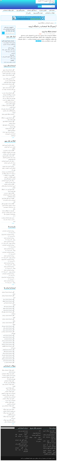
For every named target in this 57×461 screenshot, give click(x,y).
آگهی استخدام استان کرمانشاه (8, 344)
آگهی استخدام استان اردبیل (8, 299)
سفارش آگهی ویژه (20, 10)
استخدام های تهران (37, 433)
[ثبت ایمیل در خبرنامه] (3, 33)
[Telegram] (7, 458)
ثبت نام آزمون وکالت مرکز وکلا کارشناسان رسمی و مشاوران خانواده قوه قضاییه (9, 80)
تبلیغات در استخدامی (50, 12)
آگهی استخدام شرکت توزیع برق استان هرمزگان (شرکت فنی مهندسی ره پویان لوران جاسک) (8, 71)
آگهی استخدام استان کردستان (8, 340)
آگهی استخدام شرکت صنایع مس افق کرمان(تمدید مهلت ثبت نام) (8, 89)
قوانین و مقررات (43, 10)
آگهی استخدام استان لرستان (8, 353)
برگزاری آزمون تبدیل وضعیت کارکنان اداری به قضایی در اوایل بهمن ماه (8, 168)
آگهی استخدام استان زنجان (8, 328)
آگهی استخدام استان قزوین (8, 337)
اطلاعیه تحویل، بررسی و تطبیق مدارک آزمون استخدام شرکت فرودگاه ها (9, 195)
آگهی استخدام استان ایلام (9, 306)
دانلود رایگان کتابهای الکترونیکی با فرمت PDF (8, 57)
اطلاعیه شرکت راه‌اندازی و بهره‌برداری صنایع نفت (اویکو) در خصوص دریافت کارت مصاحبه (8, 152)
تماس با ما (28, 12)
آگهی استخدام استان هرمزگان (8, 358)
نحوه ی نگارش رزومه (38, 12)
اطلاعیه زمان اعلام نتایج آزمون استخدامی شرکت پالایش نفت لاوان (8, 200)
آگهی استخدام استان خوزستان (8, 326)
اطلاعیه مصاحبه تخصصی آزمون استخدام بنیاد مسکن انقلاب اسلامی (8, 186)
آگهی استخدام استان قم (9, 338)
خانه (55, 22)
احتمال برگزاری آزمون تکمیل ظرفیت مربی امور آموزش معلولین (8, 147)
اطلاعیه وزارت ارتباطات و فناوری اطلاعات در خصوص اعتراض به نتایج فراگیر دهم (9, 177)
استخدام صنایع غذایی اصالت (48, 434)
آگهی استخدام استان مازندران (8, 355)
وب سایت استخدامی (29, 458)
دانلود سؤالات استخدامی (8, 10)
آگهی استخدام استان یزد (9, 362)
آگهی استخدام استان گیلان (9, 351)
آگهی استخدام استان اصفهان (8, 301)
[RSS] (4, 458)
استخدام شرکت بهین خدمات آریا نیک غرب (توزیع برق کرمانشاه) (9, 134)
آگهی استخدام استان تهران (8, 310)
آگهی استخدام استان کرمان (8, 342)
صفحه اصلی (52, 10)
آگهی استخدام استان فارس (8, 335)
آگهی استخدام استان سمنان (8, 329)
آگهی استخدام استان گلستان (8, 349)
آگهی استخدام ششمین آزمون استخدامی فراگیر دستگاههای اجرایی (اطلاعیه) (49, 452)
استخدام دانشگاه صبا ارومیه (48, 31)
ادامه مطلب (38, 41)
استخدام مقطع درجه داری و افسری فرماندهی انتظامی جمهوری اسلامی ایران (9, 102)
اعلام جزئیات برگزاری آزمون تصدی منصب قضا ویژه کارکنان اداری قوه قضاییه (9, 157)
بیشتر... (12, 137)
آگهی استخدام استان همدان (8, 360)
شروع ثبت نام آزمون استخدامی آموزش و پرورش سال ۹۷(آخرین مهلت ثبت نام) (49, 446)
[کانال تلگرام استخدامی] (28, 18)
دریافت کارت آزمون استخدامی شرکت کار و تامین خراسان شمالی (8, 163)
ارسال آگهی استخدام (32, 10)
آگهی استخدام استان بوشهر (8, 308)
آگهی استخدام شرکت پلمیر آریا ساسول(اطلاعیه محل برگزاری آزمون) (8, 110)
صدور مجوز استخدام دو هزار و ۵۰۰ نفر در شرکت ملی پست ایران (8, 219)
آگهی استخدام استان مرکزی (8, 356)
